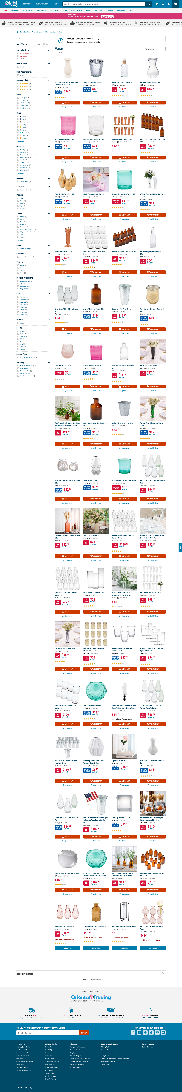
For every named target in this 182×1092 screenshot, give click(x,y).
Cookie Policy (105, 1064)
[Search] (148, 4)
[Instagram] (163, 1032)
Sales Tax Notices (50, 1070)
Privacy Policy (105, 1047)
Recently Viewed (24, 973)
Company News (75, 1067)
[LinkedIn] (139, 1032)
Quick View (68, 107)
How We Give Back (76, 1050)
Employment (74, 1053)
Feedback (180, 547)
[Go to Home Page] (17, 32)
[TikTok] (151, 1032)
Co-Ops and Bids (21, 1050)
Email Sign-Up (21, 1064)
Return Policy (49, 1059)
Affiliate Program (76, 1056)
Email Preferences (50, 1079)
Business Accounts (22, 1053)
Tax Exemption (49, 1073)
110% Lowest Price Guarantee (80, 1059)
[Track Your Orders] (157, 4)
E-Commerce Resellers (108, 1061)
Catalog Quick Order (23, 1047)
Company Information (77, 1047)
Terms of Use (105, 1050)
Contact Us (48, 1047)
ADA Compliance (50, 1076)
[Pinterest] (145, 1032)
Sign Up (84, 1033)
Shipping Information (52, 1061)
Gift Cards (19, 1059)
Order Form (48, 1056)
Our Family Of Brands (77, 1064)
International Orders (51, 1067)
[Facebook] (133, 1032)
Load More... (21, 142)
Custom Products (147, 1047)
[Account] (168, 4)
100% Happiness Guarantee (79, 1061)
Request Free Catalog (23, 1056)
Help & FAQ (48, 1050)
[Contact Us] (162, 4)
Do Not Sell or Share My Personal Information (115, 1059)
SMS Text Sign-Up (22, 1067)
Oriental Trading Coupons (24, 1061)
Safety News (105, 1056)
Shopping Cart (49, 1064)
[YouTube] (157, 1032)
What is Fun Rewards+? (23, 1070)
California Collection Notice (110, 1053)
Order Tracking (49, 1053)
